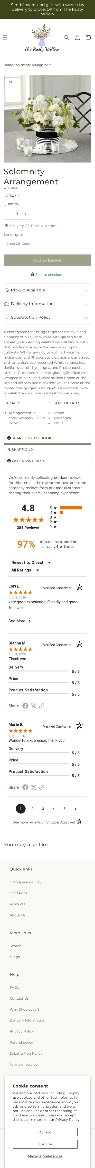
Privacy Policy (67, 1119)
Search (15, 946)
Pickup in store (44, 226)
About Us (18, 915)
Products (17, 904)
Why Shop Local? (24, 1009)
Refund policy (21, 1042)
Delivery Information (27, 1020)
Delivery (17, 226)
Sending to (21, 234)
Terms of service (24, 1064)
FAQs (14, 987)
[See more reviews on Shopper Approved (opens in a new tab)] (41, 706)
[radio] (68, 507)
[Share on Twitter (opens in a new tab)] (34, 706)
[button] (66, 37)
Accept (45, 1132)
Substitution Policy (26, 1053)
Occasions (18, 893)
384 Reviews (32, 527)
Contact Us (19, 998)
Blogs (15, 957)
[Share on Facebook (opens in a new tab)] (25, 706)
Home (8, 65)
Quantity (11, 204)
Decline (45, 1144)
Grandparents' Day (25, 882)
